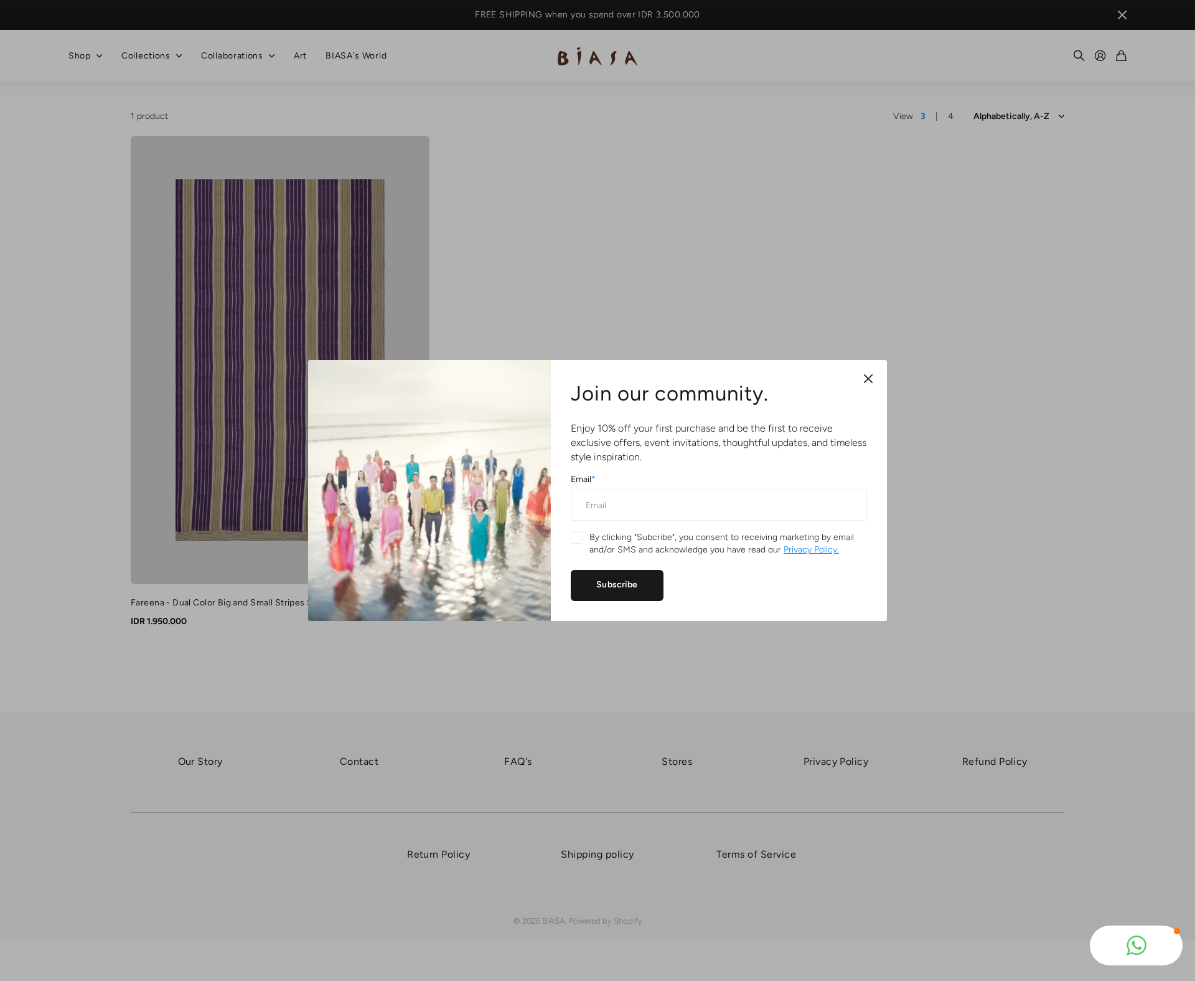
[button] (1136, 945)
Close (868, 378)
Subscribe (616, 584)
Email (583, 479)
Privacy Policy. (811, 549)
